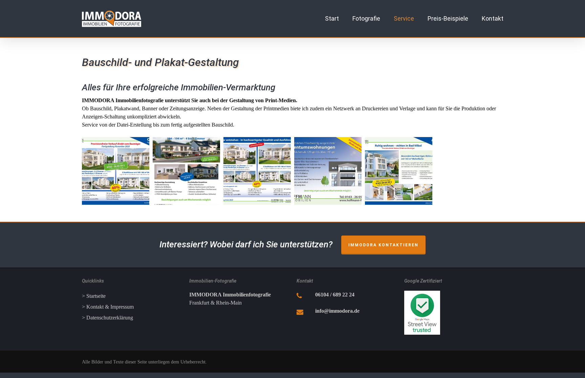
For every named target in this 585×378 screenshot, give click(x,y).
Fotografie (366, 18)
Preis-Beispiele (448, 18)
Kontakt (492, 18)
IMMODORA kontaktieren (383, 245)
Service (404, 18)
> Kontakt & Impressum (108, 307)
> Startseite (94, 296)
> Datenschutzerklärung (107, 317)
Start (332, 18)
